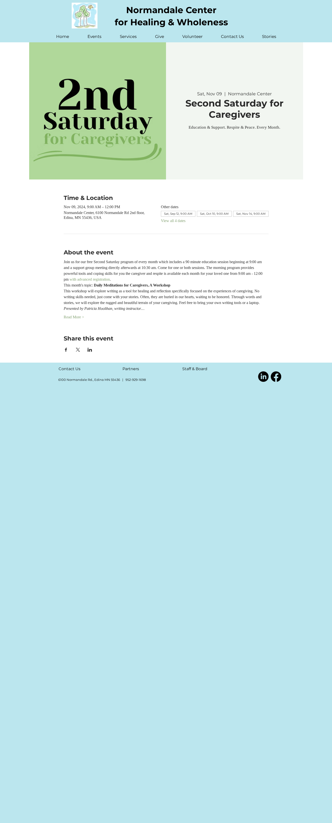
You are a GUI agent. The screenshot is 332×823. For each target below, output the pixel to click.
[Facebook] (276, 376)
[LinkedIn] (263, 376)
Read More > (74, 317)
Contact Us (69, 369)
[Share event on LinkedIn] (89, 350)
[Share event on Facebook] (66, 350)
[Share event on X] (78, 350)
